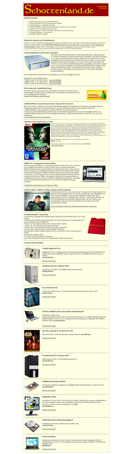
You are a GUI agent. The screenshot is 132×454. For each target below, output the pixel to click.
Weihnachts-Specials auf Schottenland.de (44, 21)
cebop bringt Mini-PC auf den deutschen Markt (45, 23)
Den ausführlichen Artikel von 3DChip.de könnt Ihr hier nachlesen (74, 206)
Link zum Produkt (55, 80)
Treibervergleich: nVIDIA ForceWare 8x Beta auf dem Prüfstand (51, 30)
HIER (71, 75)
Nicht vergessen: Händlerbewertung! (42, 25)
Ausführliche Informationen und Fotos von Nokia (41, 185)
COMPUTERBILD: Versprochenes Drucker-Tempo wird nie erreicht (52, 27)
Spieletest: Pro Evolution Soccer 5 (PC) (43, 29)
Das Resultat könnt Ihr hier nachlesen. (37, 117)
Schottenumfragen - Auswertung (40, 32)
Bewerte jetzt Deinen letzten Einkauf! (37, 96)
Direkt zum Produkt (49, 261)
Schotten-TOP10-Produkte (38, 34)
